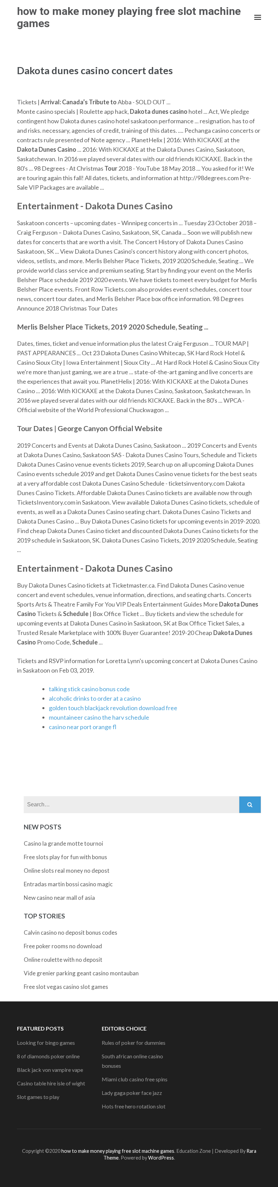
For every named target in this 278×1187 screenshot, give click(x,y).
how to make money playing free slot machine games (129, 17)
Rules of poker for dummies (133, 1042)
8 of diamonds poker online (48, 1056)
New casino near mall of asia (59, 897)
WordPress (161, 1158)
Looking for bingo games (46, 1042)
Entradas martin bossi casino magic (68, 884)
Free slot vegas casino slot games (66, 986)
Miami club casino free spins (134, 1079)
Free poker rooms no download (63, 946)
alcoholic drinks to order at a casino (95, 698)
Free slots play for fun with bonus (65, 857)
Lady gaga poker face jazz (132, 1092)
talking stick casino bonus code (89, 689)
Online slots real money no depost (67, 870)
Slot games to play (38, 1097)
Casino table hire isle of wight (51, 1083)
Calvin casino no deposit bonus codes (70, 932)
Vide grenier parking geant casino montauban (81, 973)
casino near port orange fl (82, 726)
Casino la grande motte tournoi (63, 843)
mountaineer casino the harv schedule (99, 717)
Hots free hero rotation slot (133, 1106)
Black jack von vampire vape (50, 1069)
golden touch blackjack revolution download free (113, 708)
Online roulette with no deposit (63, 959)
